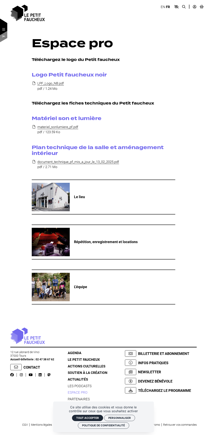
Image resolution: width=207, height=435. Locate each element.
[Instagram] (21, 374)
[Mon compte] (194, 6)
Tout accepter (87, 417)
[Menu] (3, 29)
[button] (176, 6)
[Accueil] (27, 13)
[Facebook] (12, 374)
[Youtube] (31, 374)
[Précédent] (3, 36)
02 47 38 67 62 (45, 359)
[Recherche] (184, 6)
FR (168, 6)
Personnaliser (119, 417)
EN (163, 6)
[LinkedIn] (40, 374)
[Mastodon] (49, 374)
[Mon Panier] (202, 6)
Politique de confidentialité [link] (103, 425)
